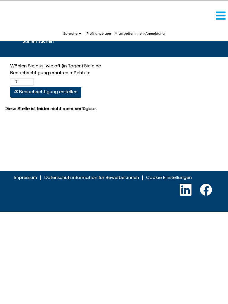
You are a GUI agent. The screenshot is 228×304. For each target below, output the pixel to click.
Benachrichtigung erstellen (47, 92)
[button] (190, 16)
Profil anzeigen (98, 34)
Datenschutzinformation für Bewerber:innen (91, 177)
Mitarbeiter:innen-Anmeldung (140, 34)
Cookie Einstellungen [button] (169, 177)
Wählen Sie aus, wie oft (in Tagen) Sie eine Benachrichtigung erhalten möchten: (55, 69)
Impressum (25, 177)
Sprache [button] (70, 34)
